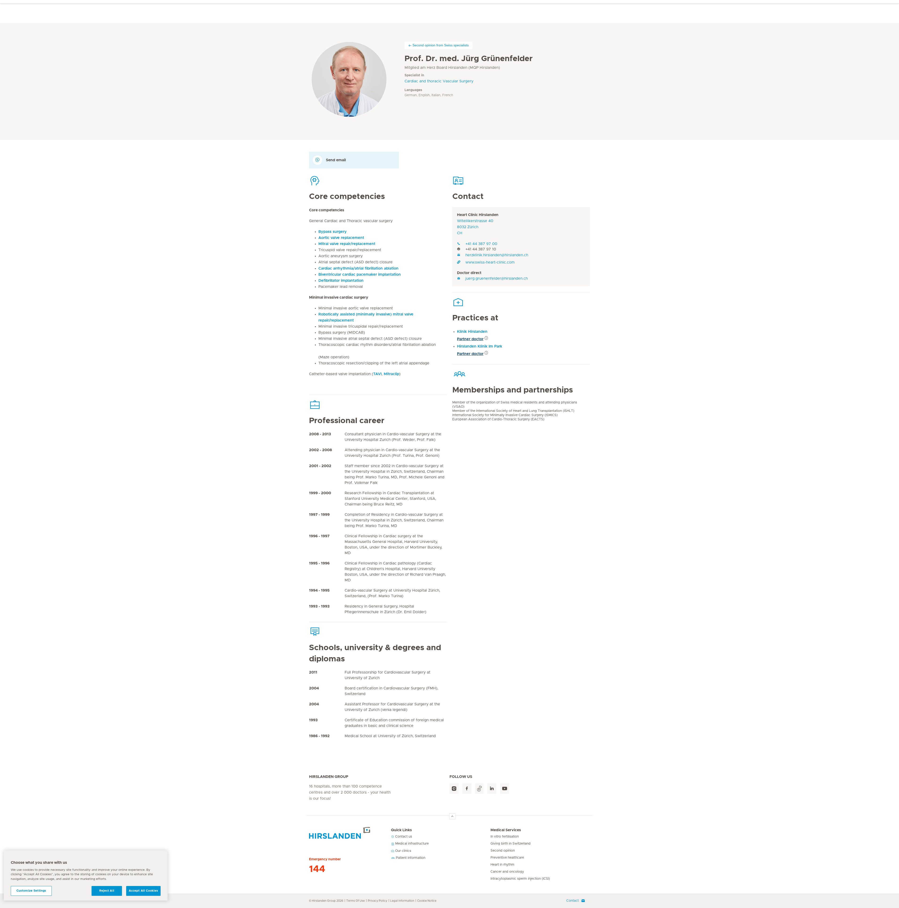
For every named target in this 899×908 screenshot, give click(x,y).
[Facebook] (467, 788)
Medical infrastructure (411, 843)
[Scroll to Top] (452, 816)
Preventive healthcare (507, 857)
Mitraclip (391, 374)
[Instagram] (454, 788)
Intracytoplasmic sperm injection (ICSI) (520, 878)
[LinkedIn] (491, 788)
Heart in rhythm (502, 864)
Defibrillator (341, 280)
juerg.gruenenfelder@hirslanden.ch (496, 278)
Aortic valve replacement (341, 238)
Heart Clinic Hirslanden (477, 215)
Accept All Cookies (143, 890)
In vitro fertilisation (504, 836)
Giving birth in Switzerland (510, 843)
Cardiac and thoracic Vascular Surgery (439, 81)
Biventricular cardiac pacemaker (359, 274)
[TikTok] (479, 788)
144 (317, 869)
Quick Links (401, 830)
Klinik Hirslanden (472, 331)
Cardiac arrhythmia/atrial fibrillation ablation (358, 268)
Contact (572, 900)
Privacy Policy (377, 900)
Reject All (106, 890)
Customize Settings (31, 890)
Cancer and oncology (507, 871)
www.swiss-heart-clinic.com (490, 262)
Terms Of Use (355, 900)
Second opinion (502, 850)
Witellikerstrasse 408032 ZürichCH (475, 227)
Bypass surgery (332, 232)
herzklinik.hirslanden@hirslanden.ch (496, 255)
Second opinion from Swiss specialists (441, 45)
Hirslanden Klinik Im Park (479, 346)
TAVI (377, 374)
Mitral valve (346, 244)
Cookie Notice (426, 900)
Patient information (410, 858)
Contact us (403, 836)
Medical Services (505, 830)
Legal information (402, 900)
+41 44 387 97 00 (481, 244)
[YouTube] (504, 788)
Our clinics (402, 851)
